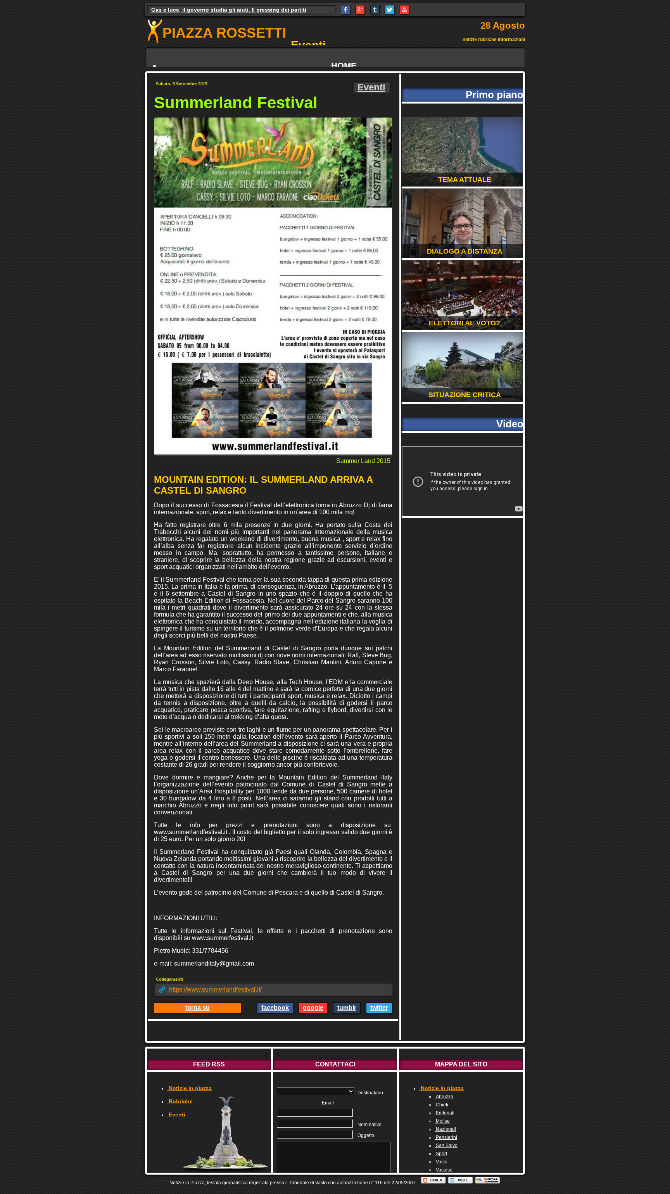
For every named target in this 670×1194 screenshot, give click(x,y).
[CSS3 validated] (461, 1182)
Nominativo (369, 1124)
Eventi (371, 87)
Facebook (275, 1007)
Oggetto (365, 1135)
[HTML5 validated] (433, 1182)
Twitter (379, 1007)
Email (328, 1103)
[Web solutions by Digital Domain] (488, 1182)
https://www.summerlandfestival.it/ (215, 989)
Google (313, 1007)
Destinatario (370, 1093)
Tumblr (346, 1007)
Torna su (197, 1007)
